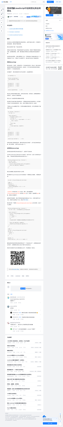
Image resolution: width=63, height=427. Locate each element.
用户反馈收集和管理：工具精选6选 (11, 420)
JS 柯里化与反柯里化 (11, 393)
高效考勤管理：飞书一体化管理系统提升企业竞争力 (27, 417)
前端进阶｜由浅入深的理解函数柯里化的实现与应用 (18, 388)
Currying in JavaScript (14, 31)
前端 (40, 342)
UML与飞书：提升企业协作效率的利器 (33, 416)
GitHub (32, 347)
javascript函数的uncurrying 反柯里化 (15, 355)
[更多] (60, 424)
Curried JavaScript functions (16, 35)
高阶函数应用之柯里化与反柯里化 (14, 364)
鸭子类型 (26, 199)
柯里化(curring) (49, 28)
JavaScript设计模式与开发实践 (16, 28)
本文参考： (48, 23)
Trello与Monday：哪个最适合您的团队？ (12, 416)
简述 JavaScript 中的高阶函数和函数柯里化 (16, 403)
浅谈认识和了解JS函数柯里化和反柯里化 (16, 379)
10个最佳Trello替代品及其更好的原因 (25, 415)
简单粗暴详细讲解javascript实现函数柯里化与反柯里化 (19, 374)
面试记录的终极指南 (22, 416)
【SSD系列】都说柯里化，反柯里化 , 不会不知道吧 (18, 341)
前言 (46, 26)
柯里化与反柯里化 (11, 345)
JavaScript (37, 342)
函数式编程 (37, 352)
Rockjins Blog (16, 269)
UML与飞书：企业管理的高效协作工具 (11, 417)
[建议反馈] (60, 421)
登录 (58, 1)
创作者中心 (50, 1)
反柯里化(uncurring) (50, 30)
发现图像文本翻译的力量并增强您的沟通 (11, 415)
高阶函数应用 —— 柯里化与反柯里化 (15, 369)
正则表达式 (39, 371)
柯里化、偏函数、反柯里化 (13, 384)
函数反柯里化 (10, 350)
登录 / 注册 (23, 288)
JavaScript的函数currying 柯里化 (14, 398)
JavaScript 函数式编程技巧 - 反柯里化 (15, 360)
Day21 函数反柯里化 (11, 408)
